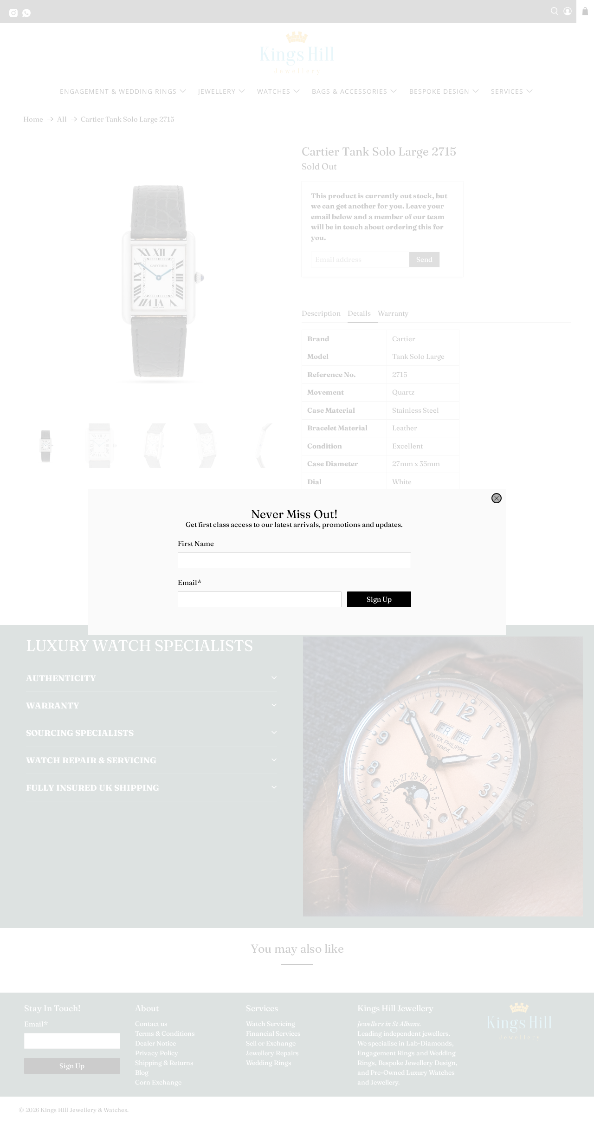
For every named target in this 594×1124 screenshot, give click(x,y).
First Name (196, 543)
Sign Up (379, 599)
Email (189, 582)
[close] (496, 498)
